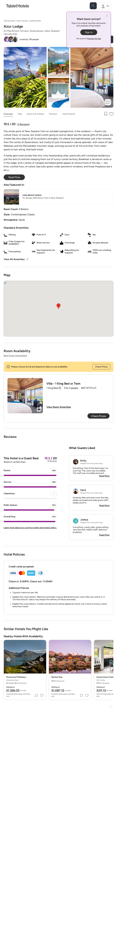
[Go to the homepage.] (17, 5)
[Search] (93, 5)
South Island (22, 21)
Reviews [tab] (53, 114)
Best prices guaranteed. (15, 355)
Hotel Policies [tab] (68, 114)
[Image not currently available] (25, 395)
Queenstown (35, 21)
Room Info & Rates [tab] (35, 114)
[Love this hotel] (111, 114)
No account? (88, 39)
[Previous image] (8, 659)
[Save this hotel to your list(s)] (105, 114)
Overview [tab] (8, 114)
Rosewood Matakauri (16, 677)
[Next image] (41, 659)
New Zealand (9, 21)
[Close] (107, 15)
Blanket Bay (57, 677)
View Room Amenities (58, 407)
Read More (104, 476)
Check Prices (101, 366)
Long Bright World (31, 195)
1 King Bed (52, 388)
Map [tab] (20, 114)
